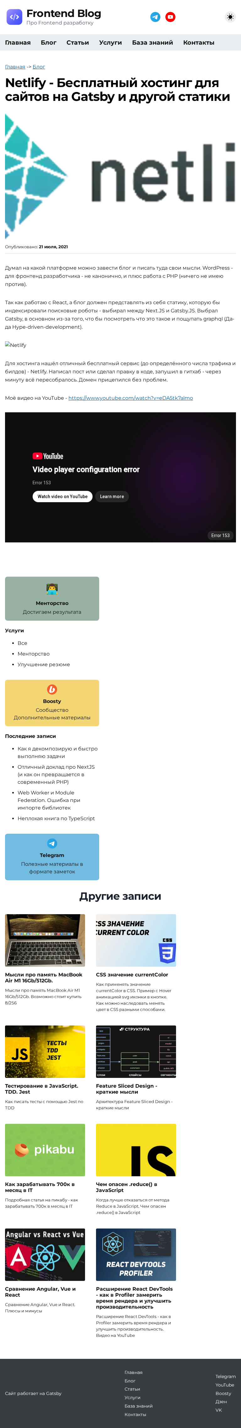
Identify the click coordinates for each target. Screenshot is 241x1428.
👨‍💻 (52, 589)
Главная (18, 42)
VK (219, 1410)
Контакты (198, 42)
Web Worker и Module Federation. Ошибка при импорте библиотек (49, 800)
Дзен (221, 1401)
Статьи (78, 42)
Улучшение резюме (44, 664)
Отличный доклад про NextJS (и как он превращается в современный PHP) (56, 774)
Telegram (226, 1376)
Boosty (223, 1393)
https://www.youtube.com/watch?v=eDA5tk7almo (130, 398)
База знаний (152, 42)
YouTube (225, 1385)
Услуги (110, 42)
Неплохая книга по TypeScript (56, 818)
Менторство (34, 654)
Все (22, 643)
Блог (48, 42)
